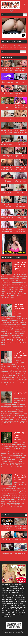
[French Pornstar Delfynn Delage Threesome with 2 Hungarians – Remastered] (6, 315)
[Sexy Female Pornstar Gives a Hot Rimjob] (6, 402)
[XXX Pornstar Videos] (11, 5)
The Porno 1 (11, 612)
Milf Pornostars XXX (13, 607)
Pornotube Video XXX (8, 588)
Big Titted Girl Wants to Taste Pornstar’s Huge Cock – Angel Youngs (20, 475)
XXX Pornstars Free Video (10, 614)
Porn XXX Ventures (7, 605)
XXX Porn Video (10, 601)
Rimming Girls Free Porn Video (14, 603)
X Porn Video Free (11, 599)
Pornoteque (18, 269)
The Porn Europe (21, 612)
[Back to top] (23, 631)
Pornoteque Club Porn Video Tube (15, 596)
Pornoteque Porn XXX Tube (15, 586)
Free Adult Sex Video (8, 597)
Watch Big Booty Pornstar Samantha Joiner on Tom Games (20, 353)
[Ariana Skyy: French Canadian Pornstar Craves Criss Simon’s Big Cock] (6, 273)
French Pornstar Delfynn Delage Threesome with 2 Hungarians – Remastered (19, 308)
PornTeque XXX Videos (15, 611)
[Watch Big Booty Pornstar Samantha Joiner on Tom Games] (6, 362)
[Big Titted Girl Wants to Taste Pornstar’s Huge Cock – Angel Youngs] (6, 484)
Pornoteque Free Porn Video (10, 584)
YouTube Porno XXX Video (13, 590)
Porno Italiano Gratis (11, 594)
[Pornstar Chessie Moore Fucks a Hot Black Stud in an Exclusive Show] (6, 443)
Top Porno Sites (18, 605)
